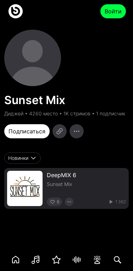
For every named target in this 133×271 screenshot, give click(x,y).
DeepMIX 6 (61, 175)
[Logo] (15, 11)
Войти (113, 11)
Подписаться (27, 131)
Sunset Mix (59, 184)
